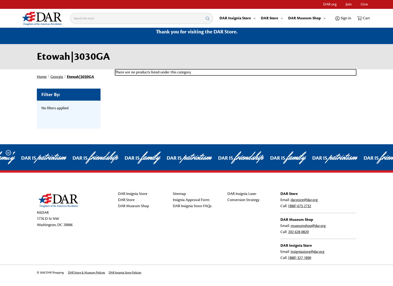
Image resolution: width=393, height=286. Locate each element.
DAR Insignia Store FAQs (192, 206)
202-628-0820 (298, 231)
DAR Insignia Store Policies (125, 272)
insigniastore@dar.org (307, 251)
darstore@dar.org (304, 199)
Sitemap (179, 193)
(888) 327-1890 (299, 257)
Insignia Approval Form (191, 199)
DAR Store (269, 18)
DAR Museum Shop (304, 18)
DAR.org (330, 4)
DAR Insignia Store (235, 18)
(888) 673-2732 (299, 206)
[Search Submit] (207, 18)
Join (349, 4)
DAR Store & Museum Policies (86, 272)
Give (364, 4)
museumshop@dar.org (308, 225)
